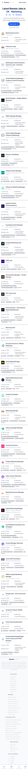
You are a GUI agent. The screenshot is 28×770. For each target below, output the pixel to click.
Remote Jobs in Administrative (12, 738)
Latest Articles (13, 683)
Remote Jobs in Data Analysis (12, 734)
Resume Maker (13, 689)
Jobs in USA (12, 744)
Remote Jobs (13, 681)
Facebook (12, 756)
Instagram (12, 758)
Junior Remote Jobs (12, 703)
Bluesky (12, 763)
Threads (12, 760)
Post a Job (12, 691)
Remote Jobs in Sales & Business (13, 736)
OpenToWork (13, 685)
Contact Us (12, 679)
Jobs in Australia (13, 748)
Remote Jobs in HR (10, 730)
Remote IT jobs (11, 714)
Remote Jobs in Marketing (11, 722)
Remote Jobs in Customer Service (13, 724)
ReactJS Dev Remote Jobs (14, 707)
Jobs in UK (12, 750)
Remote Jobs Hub (12, 699)
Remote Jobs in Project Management (14, 732)
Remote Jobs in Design (11, 726)
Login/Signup (13, 676)
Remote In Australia (12, 705)
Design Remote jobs (12, 710)
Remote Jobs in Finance (11, 728)
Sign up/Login (22, 2)
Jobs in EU (12, 746)
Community (12, 687)
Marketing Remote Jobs (13, 712)
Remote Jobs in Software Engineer (13, 719)
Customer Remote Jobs (13, 701)
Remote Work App (12, 697)
